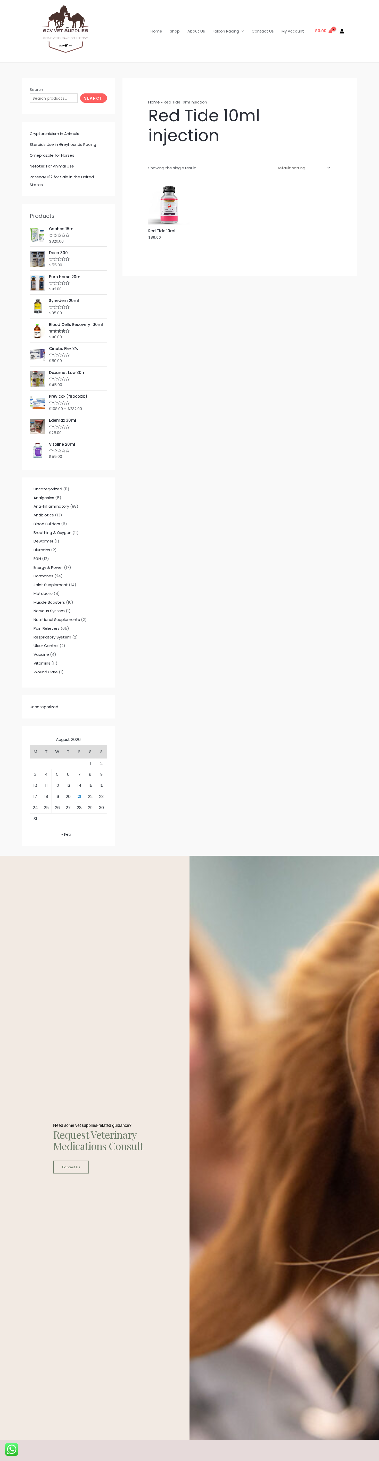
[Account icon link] (342, 31)
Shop (175, 31)
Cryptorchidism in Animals (54, 133)
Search (36, 89)
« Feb (66, 834)
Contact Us (263, 31)
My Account (293, 31)
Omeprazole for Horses (52, 155)
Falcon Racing (226, 31)
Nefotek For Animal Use (52, 166)
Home (156, 31)
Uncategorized (44, 706)
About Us (196, 31)
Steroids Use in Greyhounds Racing (63, 144)
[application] (241, 31)
